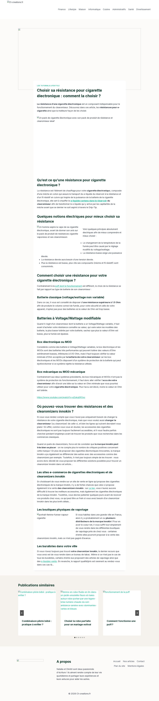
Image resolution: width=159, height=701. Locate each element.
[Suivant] (137, 613)
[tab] (74, 637)
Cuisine (106, 9)
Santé (131, 9)
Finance (62, 9)
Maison (82, 9)
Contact (140, 661)
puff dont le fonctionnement (68, 286)
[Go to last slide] (22, 613)
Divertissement (143, 9)
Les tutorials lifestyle (48, 86)
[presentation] (37, 603)
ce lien (92, 488)
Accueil (116, 661)
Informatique (94, 9)
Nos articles (128, 661)
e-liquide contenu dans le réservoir (89, 201)
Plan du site (119, 666)
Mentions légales (136, 666)
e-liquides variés (49, 561)
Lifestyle (72, 9)
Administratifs (119, 9)
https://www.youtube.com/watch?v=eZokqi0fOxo (61, 397)
